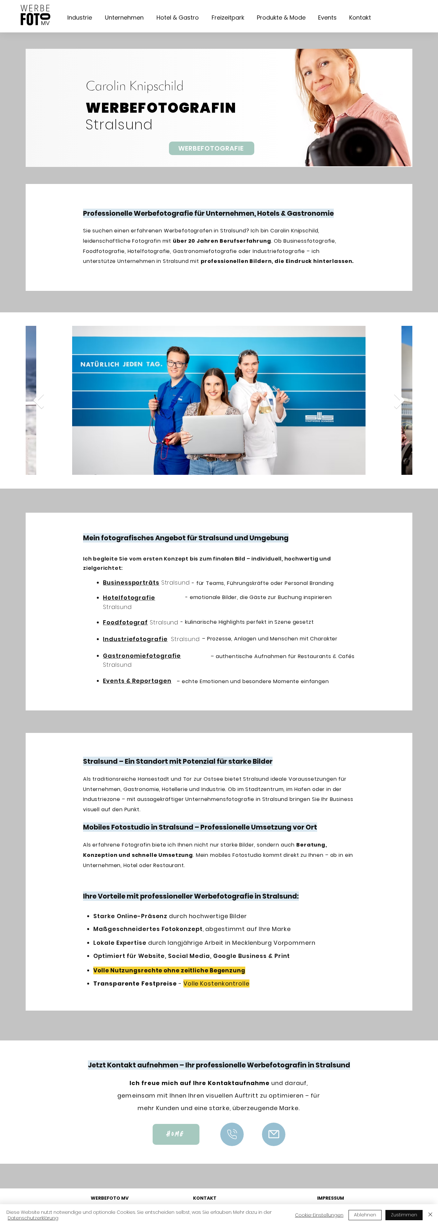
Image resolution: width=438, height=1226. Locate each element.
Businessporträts (131, 582)
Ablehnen (365, 1215)
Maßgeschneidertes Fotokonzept (192, 929)
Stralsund (184, 639)
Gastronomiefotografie (142, 656)
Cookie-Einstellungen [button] (319, 1215)
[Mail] (232, 1134)
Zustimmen (404, 1215)
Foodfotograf (125, 622)
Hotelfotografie (129, 598)
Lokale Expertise (204, 943)
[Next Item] (399, 400)
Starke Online (170, 916)
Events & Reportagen (137, 681)
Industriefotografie (135, 639)
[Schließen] (430, 1215)
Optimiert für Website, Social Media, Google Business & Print (191, 956)
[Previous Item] (38, 400)
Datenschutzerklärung (33, 1218)
